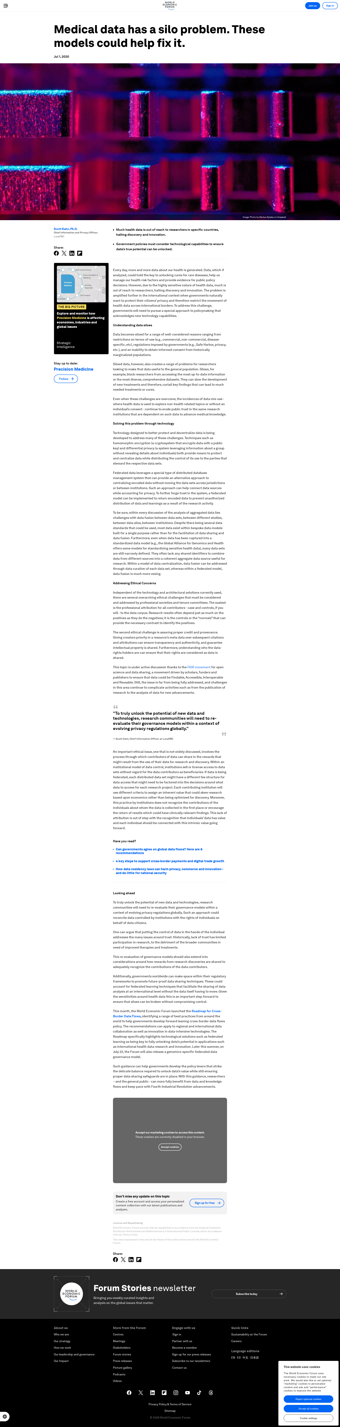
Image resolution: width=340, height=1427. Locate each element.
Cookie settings (308, 1418)
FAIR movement (199, 667)
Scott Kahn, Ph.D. (66, 229)
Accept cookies (170, 1146)
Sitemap (170, 1411)
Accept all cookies (309, 1408)
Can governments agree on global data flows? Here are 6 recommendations (159, 851)
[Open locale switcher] (4, 1416)
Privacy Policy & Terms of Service (170, 1404)
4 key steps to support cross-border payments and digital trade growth (170, 861)
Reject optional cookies (308, 1399)
